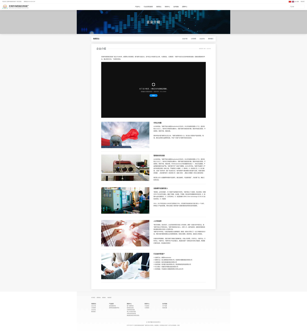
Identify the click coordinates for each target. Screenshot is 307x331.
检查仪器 (164, 307)
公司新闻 (147, 307)
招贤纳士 (104, 297)
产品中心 (137, 6)
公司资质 (193, 38)
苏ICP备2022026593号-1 (154, 322)
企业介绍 (184, 38)
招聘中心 (184, 6)
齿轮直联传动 (112, 305)
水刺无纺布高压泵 (131, 313)
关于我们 (93, 297)
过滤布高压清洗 (131, 309)
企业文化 (202, 38)
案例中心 (129, 303)
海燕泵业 (158, 6)
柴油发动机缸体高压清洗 (133, 315)
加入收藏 (297, 1)
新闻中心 (167, 6)
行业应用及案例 (148, 6)
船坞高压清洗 (130, 307)
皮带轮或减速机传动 (114, 307)
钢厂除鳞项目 (130, 305)
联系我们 (303, 1)
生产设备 (164, 305)
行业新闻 (147, 305)
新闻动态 (99, 297)
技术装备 (176, 6)
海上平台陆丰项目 (131, 311)
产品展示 (111, 303)
